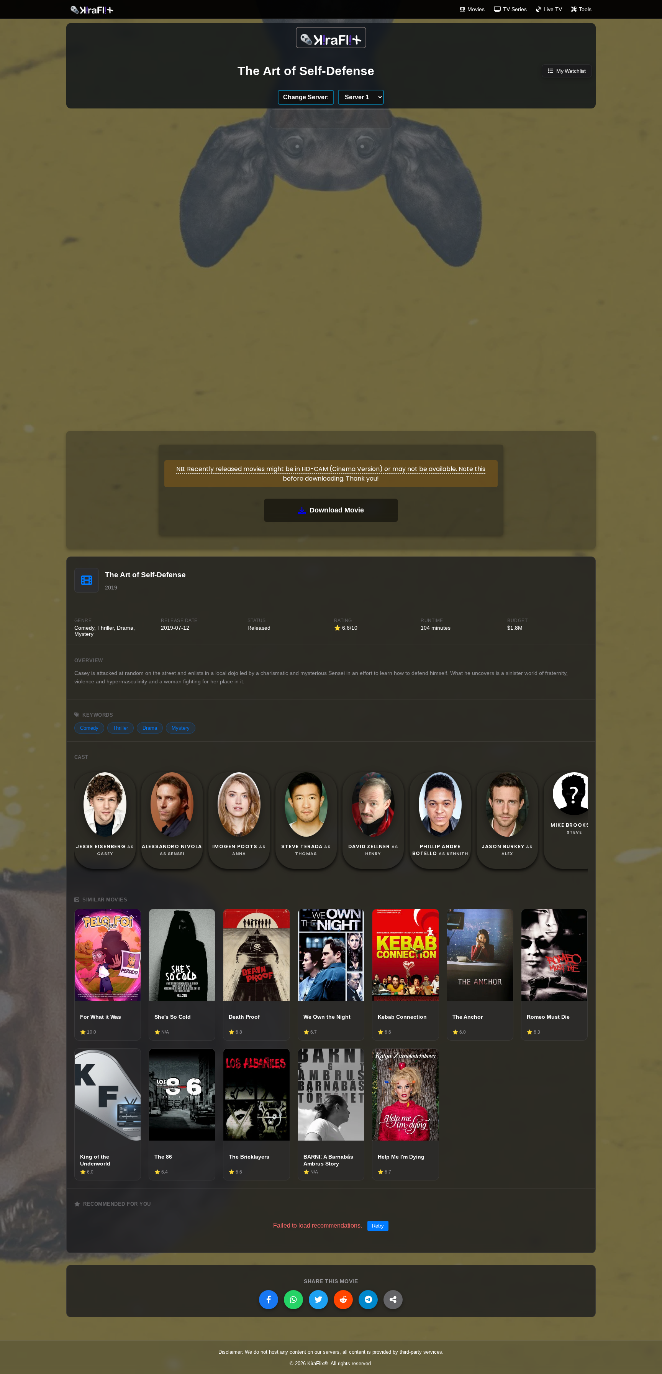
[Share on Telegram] (368, 1299)
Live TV (553, 9)
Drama (150, 728)
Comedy (89, 728)
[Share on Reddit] (343, 1299)
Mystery (181, 728)
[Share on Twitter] (318, 1299)
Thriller (120, 728)
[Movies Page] (331, 37)
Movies (476, 9)
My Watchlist (571, 71)
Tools (585, 9)
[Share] (393, 1299)
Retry (378, 1226)
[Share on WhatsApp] (293, 1299)
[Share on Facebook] (268, 1299)
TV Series (515, 9)
